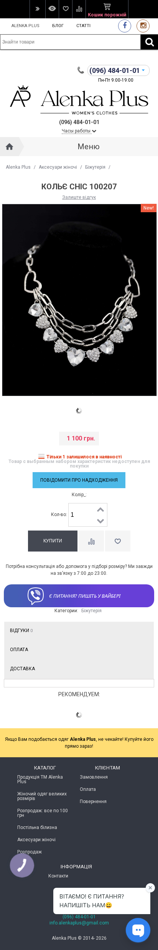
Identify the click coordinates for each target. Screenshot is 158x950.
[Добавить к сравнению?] (91, 541)
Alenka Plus (26, 25)
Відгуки (21, 630)
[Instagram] (143, 26)
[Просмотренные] (52, 9)
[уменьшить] (101, 520)
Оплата (19, 649)
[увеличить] (101, 509)
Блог (58, 25)
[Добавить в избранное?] (117, 541)
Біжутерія (95, 167)
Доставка (22, 668)
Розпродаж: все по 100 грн (42, 813)
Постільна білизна (37, 827)
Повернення (93, 801)
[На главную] (9, 146)
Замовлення (94, 777)
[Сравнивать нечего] (79, 9)
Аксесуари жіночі (58, 167)
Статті (83, 25)
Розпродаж (29, 852)
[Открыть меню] (37, 9)
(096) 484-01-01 (79, 916)
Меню (88, 146)
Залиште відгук (79, 197)
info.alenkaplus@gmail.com (79, 923)
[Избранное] (65, 9)
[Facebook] (124, 26)
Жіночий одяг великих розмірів (42, 796)
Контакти (58, 876)
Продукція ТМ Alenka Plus (40, 779)
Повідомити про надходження (79, 480)
